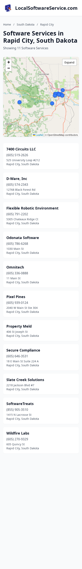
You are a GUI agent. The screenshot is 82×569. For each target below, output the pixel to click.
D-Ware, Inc (16, 178)
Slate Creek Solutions (25, 379)
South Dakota (25, 24)
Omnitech (15, 267)
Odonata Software (22, 237)
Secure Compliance (23, 350)
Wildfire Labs (17, 433)
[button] (62, 96)
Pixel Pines (15, 296)
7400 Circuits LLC (21, 149)
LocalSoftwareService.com (46, 8)
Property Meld (19, 326)
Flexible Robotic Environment (32, 208)
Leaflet (39, 134)
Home (7, 24)
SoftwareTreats (20, 403)
